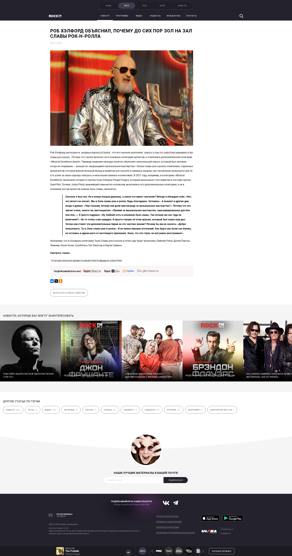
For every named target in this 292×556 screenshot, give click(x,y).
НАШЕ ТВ (182, 6)
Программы (122, 16)
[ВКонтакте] (52, 281)
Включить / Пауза (60, 551)
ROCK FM (142, 551)
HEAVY (169, 551)
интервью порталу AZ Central (95, 152)
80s (199, 551)
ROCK (126, 6)
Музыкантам (173, 16)
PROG (159, 551)
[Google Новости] (147, 271)
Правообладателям (167, 527)
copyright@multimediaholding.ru (75, 534)
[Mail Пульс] (128, 271)
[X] (56, 281)
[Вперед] (202, 551)
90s (189, 551)
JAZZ (144, 6)
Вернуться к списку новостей (69, 293)
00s (179, 551)
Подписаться (176, 480)
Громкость (128, 552)
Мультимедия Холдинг (61, 515)
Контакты (191, 16)
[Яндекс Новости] (92, 271)
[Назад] (152, 551)
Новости (104, 16)
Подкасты (155, 16)
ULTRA (162, 6)
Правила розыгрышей (169, 522)
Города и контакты (167, 516)
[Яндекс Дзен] (112, 271)
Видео (139, 16)
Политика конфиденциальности (175, 533)
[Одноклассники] (60, 281)
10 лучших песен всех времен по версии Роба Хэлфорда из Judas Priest (86, 260)
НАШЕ (108, 6)
